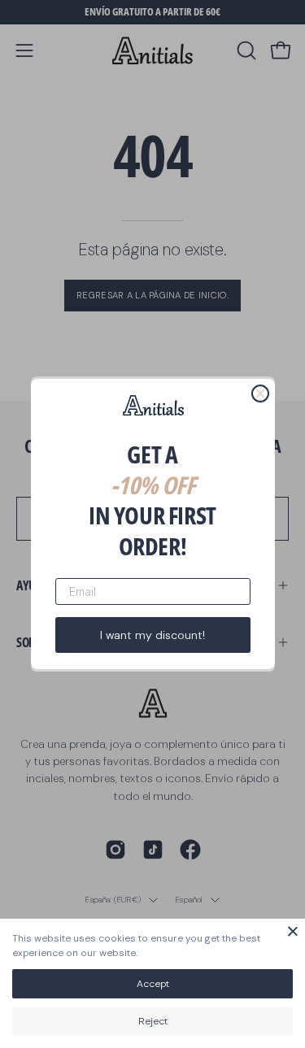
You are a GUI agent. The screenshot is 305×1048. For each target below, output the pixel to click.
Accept (153, 983)
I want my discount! (152, 635)
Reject (153, 1021)
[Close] (293, 931)
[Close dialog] (260, 393)
